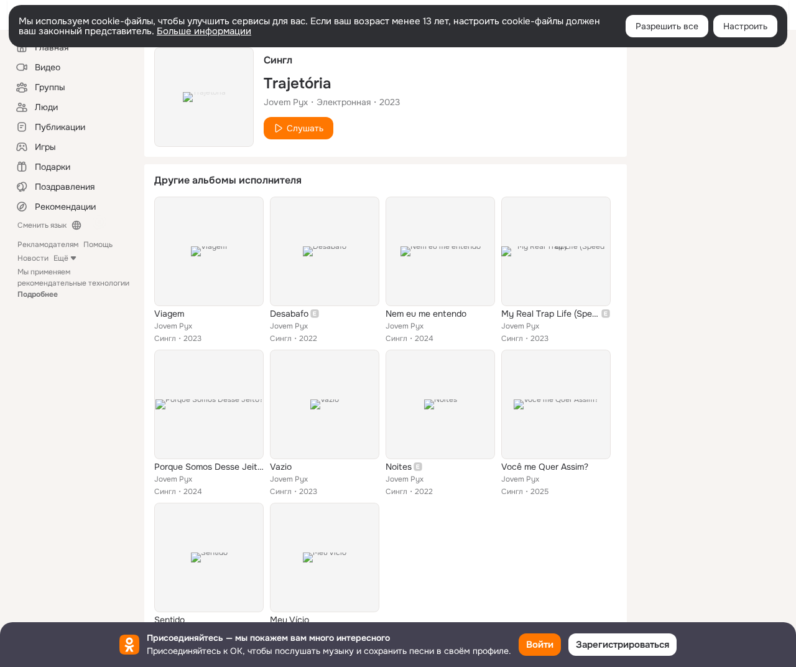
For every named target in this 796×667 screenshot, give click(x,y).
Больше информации (204, 31)
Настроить (745, 26)
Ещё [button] (60, 258)
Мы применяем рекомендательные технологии (73, 283)
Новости (33, 258)
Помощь (98, 245)
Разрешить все (667, 26)
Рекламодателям (47, 245)
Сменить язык (42, 225)
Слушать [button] (305, 128)
